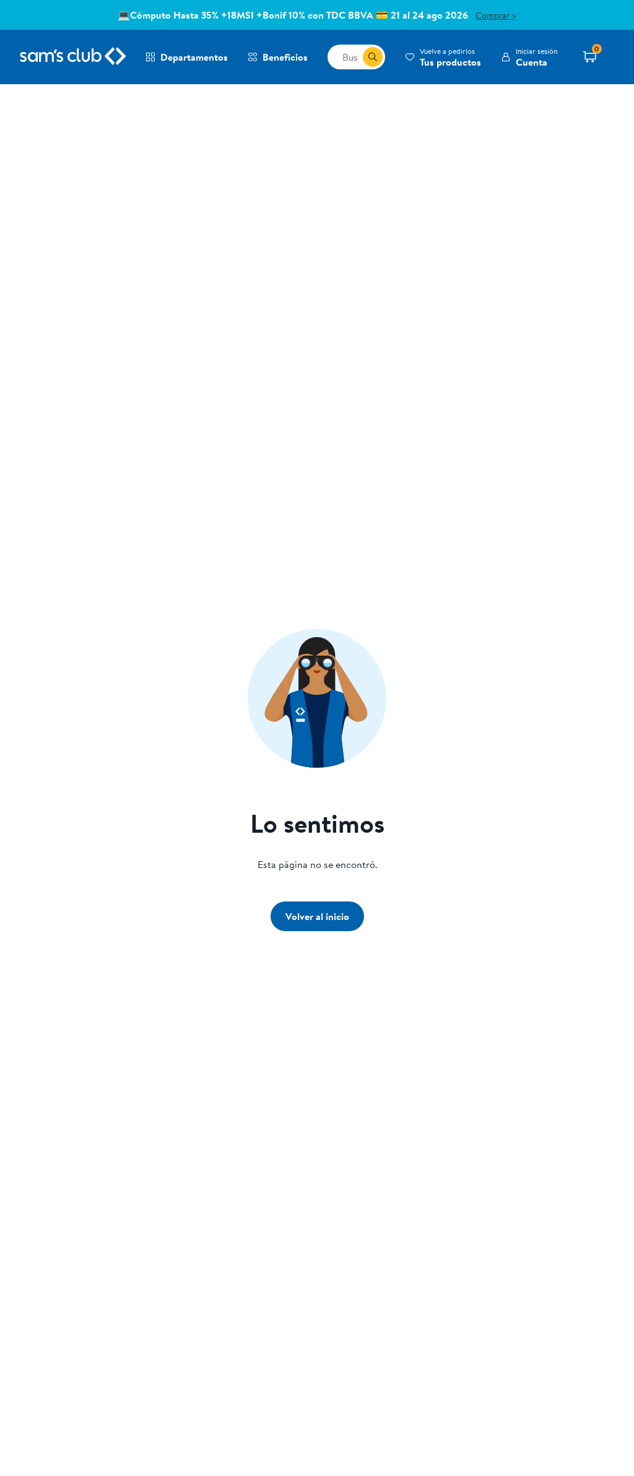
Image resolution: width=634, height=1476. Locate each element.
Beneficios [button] (285, 57)
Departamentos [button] (194, 57)
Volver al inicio (317, 916)
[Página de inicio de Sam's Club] (73, 57)
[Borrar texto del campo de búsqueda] (353, 57)
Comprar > (496, 15)
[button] (443, 57)
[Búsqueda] (373, 57)
